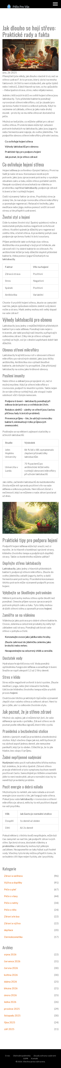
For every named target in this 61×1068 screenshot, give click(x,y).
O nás (7, 1055)
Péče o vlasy (11, 896)
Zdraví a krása (11, 916)
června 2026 (11, 968)
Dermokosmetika (13, 936)
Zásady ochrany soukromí (45, 1055)
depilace (8, 930)
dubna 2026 (10, 981)
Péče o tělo (10, 909)
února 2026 (10, 995)
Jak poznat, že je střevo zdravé (21, 156)
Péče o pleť (10, 889)
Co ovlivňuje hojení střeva (19, 141)
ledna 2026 (10, 1001)
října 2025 (9, 1022)
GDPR (25, 1058)
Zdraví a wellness (13, 875)
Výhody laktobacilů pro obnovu (21, 146)
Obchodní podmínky (22, 1055)
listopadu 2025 (12, 1015)
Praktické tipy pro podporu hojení (23, 151)
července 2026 (12, 961)
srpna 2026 (10, 954)
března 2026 (11, 988)
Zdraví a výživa (12, 923)
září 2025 (9, 1029)
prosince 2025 (12, 1008)
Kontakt (34, 1058)
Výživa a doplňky (13, 882)
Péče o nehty (11, 902)
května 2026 (11, 974)
